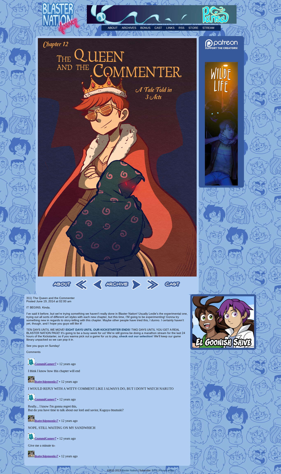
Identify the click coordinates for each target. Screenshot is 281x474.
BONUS (145, 27)
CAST (158, 27)
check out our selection (135, 336)
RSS (181, 27)
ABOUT (113, 27)
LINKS (170, 27)
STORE (193, 27)
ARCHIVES (129, 27)
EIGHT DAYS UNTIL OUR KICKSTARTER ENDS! (98, 329)
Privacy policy (166, 470)
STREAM (208, 27)
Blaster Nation (129, 470)
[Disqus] (107, 408)
